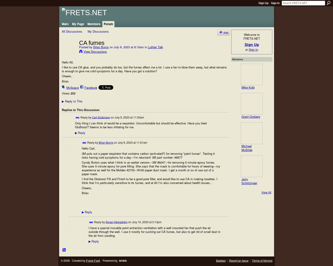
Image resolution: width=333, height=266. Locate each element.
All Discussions (72, 31)
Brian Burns (101, 47)
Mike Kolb (248, 87)
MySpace (72, 87)
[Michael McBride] (252, 133)
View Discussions (95, 51)
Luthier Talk (155, 47)
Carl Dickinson (101, 117)
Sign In (275, 3)
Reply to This (72, 101)
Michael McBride (246, 148)
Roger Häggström (117, 222)
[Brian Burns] (69, 52)
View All (266, 192)
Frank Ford (93, 261)
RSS (64, 250)
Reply (80, 133)
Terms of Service (262, 261)
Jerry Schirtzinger (249, 181)
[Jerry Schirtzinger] (252, 166)
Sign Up (263, 3)
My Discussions (98, 31)
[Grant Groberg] (252, 104)
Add (225, 32)
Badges (221, 261)
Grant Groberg (250, 116)
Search (329, 3)
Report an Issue (239, 261)
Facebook (90, 87)
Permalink (77, 118)
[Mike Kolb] (252, 74)
